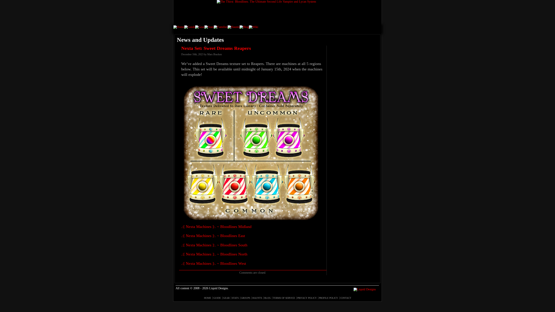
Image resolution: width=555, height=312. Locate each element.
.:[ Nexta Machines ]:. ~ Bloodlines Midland (216, 226)
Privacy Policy (307, 298)
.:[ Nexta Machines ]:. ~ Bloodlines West (213, 263)
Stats (235, 298)
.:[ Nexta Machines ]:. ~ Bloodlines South (214, 245)
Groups (245, 298)
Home (207, 298)
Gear (226, 298)
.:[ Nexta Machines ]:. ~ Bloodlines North (214, 254)
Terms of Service (284, 298)
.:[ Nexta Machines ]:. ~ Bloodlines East (213, 236)
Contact (345, 298)
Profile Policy (328, 298)
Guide (217, 298)
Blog (267, 298)
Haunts (257, 298)
